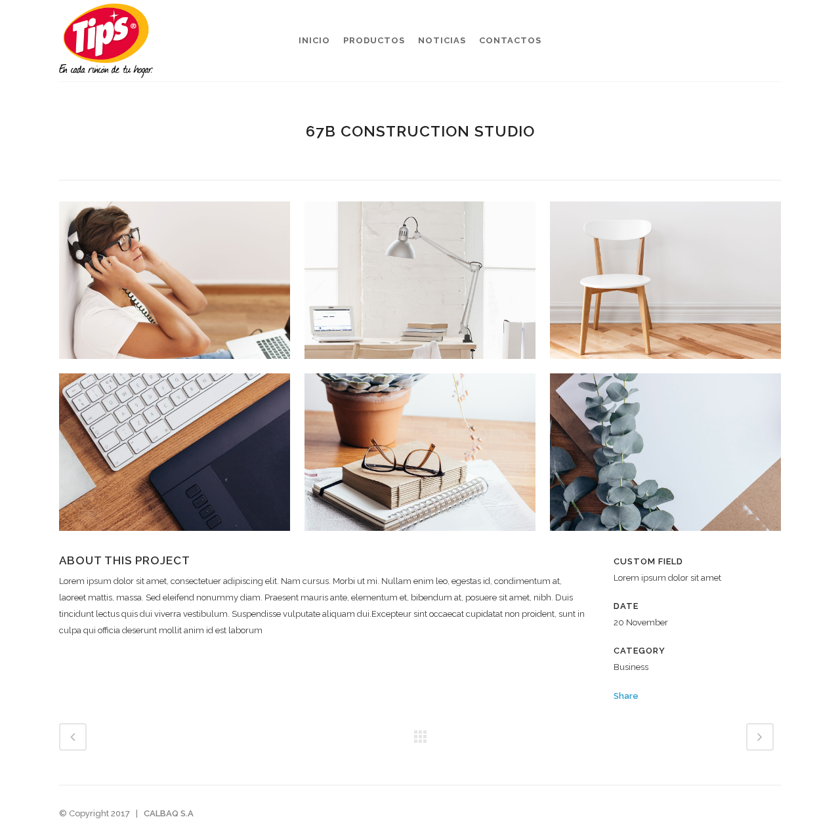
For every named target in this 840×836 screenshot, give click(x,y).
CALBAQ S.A (169, 813)
